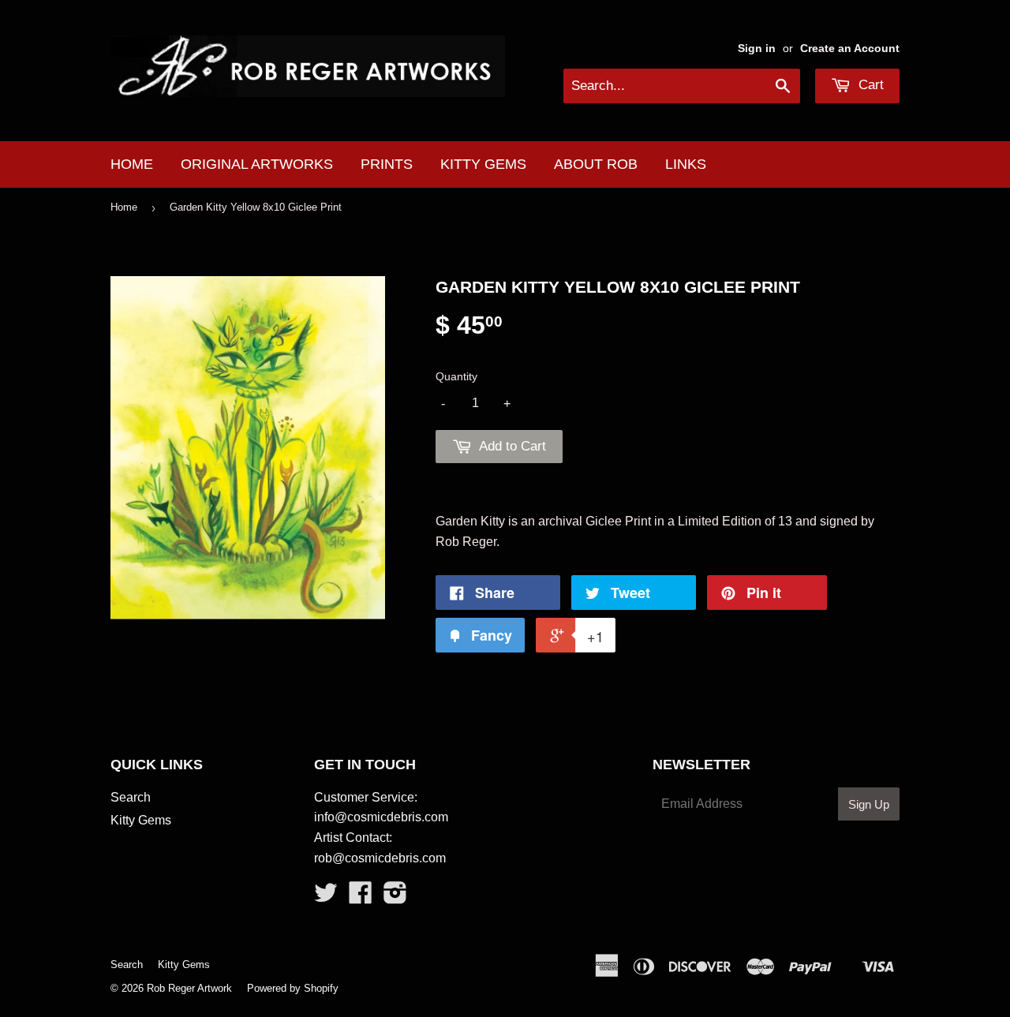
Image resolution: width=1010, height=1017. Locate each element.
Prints (387, 164)
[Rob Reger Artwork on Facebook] (360, 897)
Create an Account (850, 48)
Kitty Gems (483, 164)
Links (685, 164)
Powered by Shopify (293, 988)
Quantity (456, 376)
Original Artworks (257, 164)
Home (131, 164)
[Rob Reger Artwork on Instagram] (395, 897)
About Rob (596, 164)
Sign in (757, 48)
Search (130, 797)
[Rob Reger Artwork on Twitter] (326, 897)
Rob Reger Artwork (189, 988)
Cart (869, 84)
